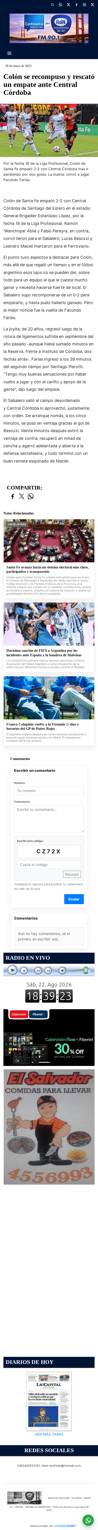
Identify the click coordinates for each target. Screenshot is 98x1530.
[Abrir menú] (9, 53)
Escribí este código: (30, 841)
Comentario (22, 801)
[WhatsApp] (60, 4)
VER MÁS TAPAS (49, 1434)
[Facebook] (76, 4)
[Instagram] (84, 4)
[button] (52, 4)
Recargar (72, 874)
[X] (68, 4)
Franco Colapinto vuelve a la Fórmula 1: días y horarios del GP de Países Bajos (42, 726)
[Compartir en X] (21, 496)
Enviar (74, 899)
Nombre (19, 783)
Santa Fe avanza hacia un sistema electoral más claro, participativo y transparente (47, 569)
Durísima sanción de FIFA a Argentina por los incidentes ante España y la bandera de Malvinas (44, 653)
